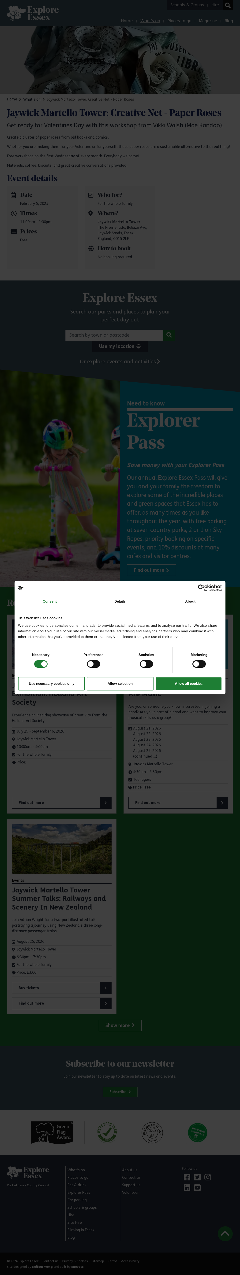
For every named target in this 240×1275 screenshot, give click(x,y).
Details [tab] (120, 601)
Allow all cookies (188, 683)
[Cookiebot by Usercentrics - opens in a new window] (201, 587)
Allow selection (120, 683)
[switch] (93, 664)
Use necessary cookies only (51, 683)
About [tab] (190, 601)
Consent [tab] (50, 601)
